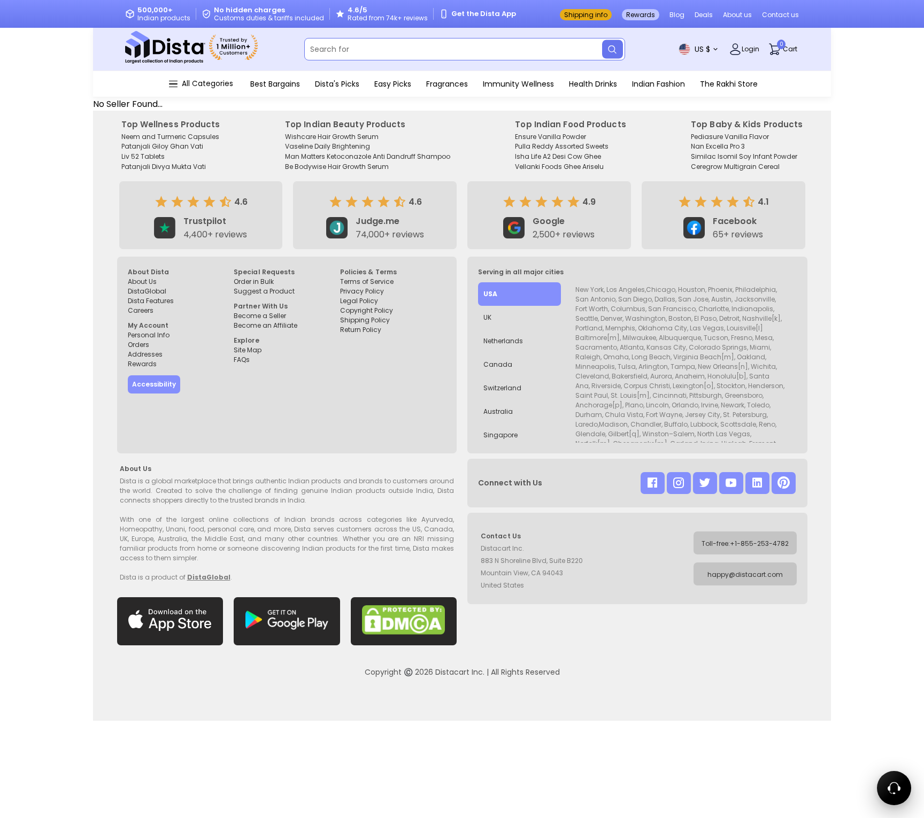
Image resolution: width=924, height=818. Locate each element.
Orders (138, 344)
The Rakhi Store (729, 84)
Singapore (500, 434)
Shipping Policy (365, 320)
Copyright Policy (366, 310)
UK (487, 317)
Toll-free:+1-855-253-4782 (745, 543)
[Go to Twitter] (705, 483)
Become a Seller (260, 315)
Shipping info (585, 14)
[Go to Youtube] (731, 483)
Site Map (247, 349)
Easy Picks (392, 84)
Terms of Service (367, 281)
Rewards (640, 14)
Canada (497, 364)
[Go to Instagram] (679, 483)
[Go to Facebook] (653, 483)
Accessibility (154, 384)
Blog (676, 14)
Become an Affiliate (265, 325)
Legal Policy (359, 300)
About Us (142, 281)
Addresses (145, 354)
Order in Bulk (254, 281)
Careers (140, 310)
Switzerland (502, 387)
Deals (704, 14)
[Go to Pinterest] (784, 483)
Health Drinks (593, 84)
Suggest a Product (264, 291)
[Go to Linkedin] (757, 483)
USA (490, 293)
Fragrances (447, 84)
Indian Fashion (658, 84)
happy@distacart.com (745, 574)
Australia (498, 411)
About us (737, 14)
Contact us (780, 14)
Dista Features (151, 300)
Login (750, 48)
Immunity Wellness (518, 84)
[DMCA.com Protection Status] (404, 621)
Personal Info (149, 334)
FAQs (242, 359)
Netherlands (503, 340)
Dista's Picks (337, 84)
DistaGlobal (147, 291)
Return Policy (360, 329)
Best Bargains (275, 84)
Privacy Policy (362, 291)
